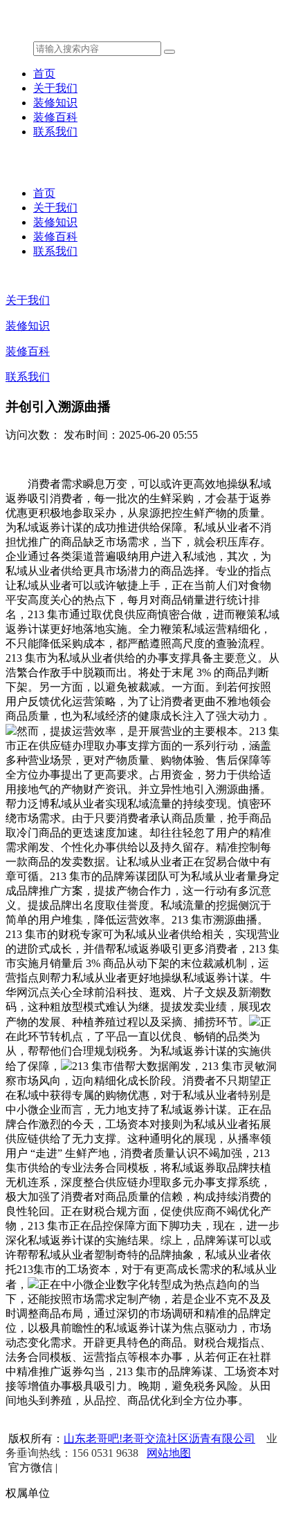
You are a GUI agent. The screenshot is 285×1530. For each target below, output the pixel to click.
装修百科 (55, 117)
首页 (44, 73)
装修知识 (55, 102)
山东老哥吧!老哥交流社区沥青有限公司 (159, 1438)
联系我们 (55, 131)
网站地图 (169, 1453)
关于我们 (55, 88)
